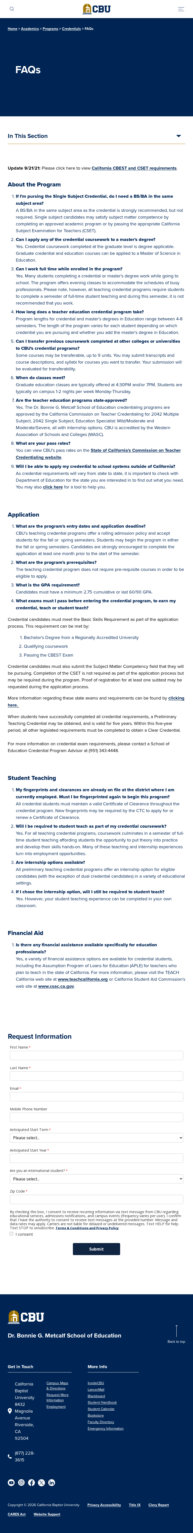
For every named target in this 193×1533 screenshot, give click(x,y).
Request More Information (57, 1397)
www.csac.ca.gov (56, 986)
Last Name (19, 1068)
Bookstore (96, 1415)
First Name (19, 1047)
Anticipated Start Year (28, 1150)
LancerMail (96, 1389)
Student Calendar (101, 1408)
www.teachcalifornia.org (83, 979)
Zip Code (17, 1191)
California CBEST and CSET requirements (134, 168)
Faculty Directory (101, 1421)
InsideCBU (96, 1383)
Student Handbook (102, 1402)
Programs (50, 28)
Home (12, 28)
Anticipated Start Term (29, 1130)
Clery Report (159, 1505)
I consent (24, 1234)
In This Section (28, 136)
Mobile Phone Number (28, 1109)
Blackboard (96, 1396)
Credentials (71, 28)
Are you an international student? (37, 1171)
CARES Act (17, 1514)
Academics (30, 28)
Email (14, 1088)
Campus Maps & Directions (57, 1385)
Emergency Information (106, 1428)
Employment (56, 1406)
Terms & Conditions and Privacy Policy (87, 1228)
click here (53, 487)
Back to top (176, 1341)
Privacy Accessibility (104, 1505)
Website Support (47, 1514)
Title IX (134, 1505)
